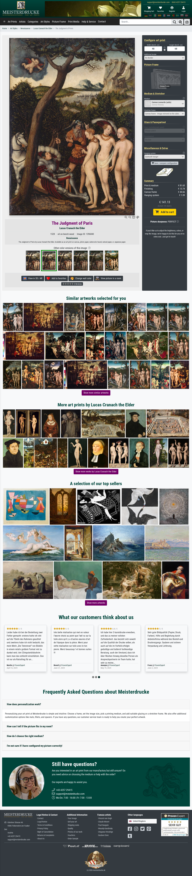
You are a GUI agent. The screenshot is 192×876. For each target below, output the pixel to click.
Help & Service (89, 21)
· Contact (40, 818)
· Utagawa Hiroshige (105, 832)
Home (4, 28)
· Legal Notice (42, 822)
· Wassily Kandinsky (105, 828)
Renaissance (25, 28)
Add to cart (166, 212)
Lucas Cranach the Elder (42, 28)
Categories (33, 21)
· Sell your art (72, 822)
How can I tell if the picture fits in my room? (30, 726)
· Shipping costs (73, 825)
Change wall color (83, 278)
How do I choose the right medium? (25, 736)
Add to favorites (58, 278)
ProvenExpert (18, 665)
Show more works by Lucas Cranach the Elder (96, 471)
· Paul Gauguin (103, 825)
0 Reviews (78, 284)
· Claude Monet (103, 822)
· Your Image (72, 818)
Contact (102, 21)
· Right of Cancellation (45, 832)
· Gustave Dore (103, 835)
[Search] (175, 22)
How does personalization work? (24, 704)
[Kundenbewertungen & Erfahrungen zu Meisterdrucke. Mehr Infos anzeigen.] (174, 824)
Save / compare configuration (165, 163)
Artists (22, 21)
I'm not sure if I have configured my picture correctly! (34, 745)
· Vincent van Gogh (104, 818)
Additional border (150, 54)
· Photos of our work (74, 832)
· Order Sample (72, 838)
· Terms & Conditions (44, 825)
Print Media (73, 21)
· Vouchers (71, 835)
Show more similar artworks (96, 392)
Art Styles (45, 21)
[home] (4, 21)
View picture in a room (110, 278)
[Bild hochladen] (187, 22)
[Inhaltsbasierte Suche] (180, 22)
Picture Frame (59, 21)
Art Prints (12, 21)
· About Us (40, 838)
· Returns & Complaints (45, 835)
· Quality (70, 828)
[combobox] (164, 58)
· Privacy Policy (42, 828)
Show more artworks (96, 602)
